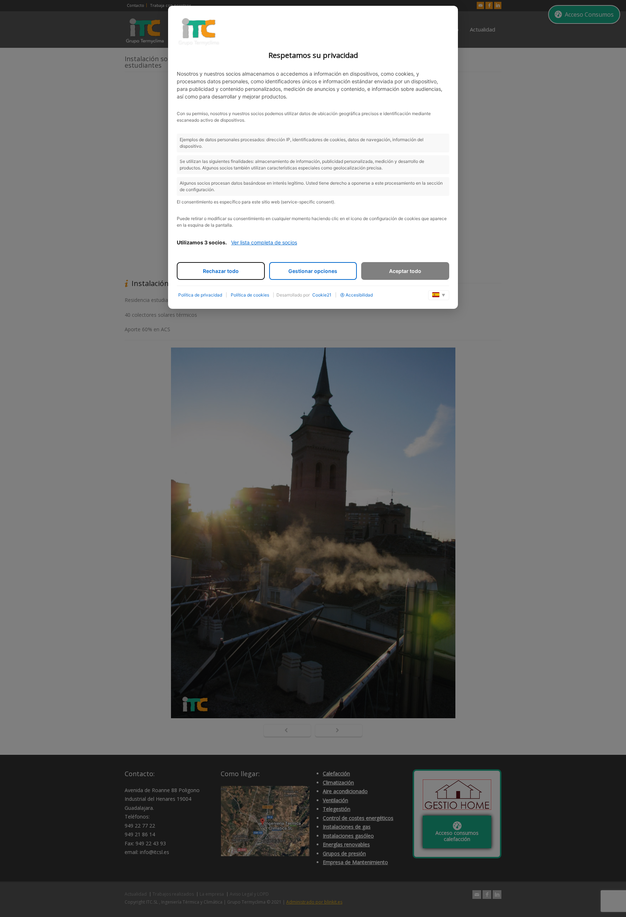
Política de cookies (250, 295)
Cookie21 (321, 295)
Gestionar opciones (312, 271)
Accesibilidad (359, 295)
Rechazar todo (221, 271)
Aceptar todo (405, 271)
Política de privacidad (200, 295)
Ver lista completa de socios (264, 242)
